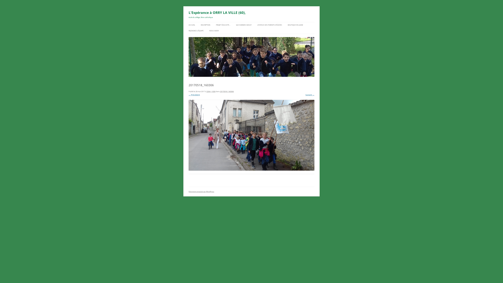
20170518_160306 (227, 91)
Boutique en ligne (295, 25)
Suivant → (309, 95)
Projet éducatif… (223, 25)
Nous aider (214, 31)
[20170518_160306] (251, 135)
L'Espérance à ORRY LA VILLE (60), (217, 12)
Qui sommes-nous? (244, 25)
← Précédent (194, 95)
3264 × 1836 (210, 91)
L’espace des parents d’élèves (269, 25)
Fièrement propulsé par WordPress (201, 192)
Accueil (192, 25)
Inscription (205, 25)
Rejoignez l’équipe (196, 31)
